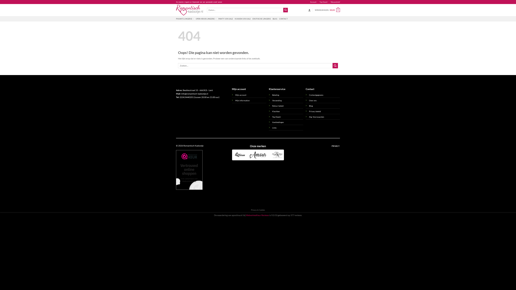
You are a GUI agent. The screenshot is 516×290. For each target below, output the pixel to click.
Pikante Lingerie (184, 19)
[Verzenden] (285, 10)
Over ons (313, 100)
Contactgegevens (316, 95)
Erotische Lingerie (261, 19)
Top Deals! (324, 2)
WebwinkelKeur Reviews (257, 215)
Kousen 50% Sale (243, 19)
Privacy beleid (315, 111)
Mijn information (242, 100)
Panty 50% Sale (225, 19)
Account (313, 2)
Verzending (277, 100)
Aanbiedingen (278, 122)
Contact (283, 19)
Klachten (276, 111)
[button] (335, 2)
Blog (275, 19)
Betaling (275, 95)
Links (274, 128)
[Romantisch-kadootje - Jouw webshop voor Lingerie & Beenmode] (189, 10)
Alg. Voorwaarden (316, 117)
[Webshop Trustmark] (189, 169)
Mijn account (240, 95)
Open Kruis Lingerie (205, 19)
